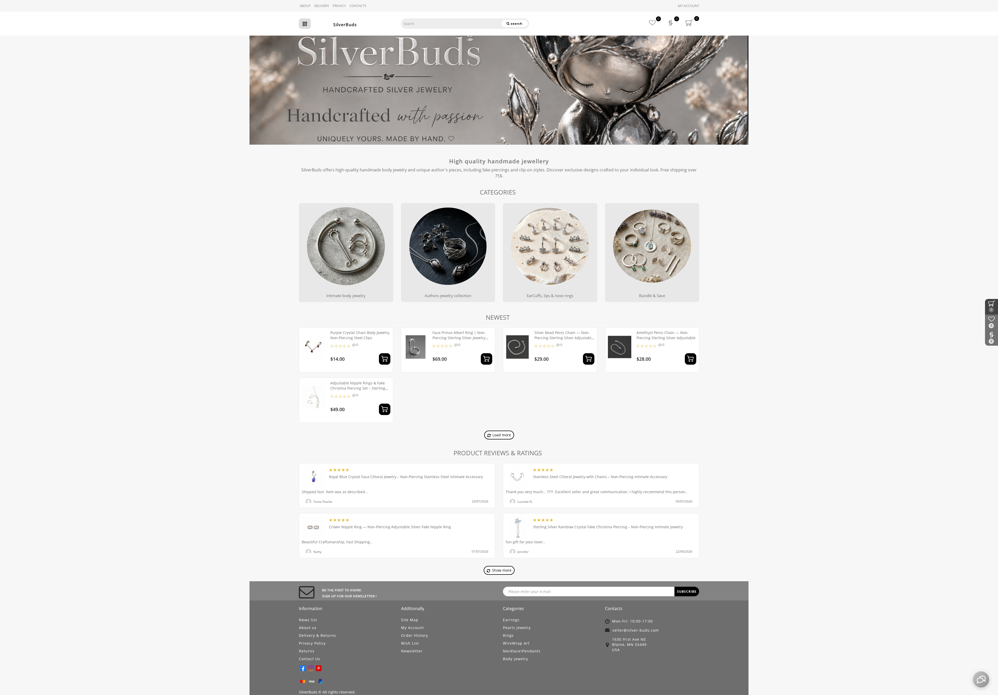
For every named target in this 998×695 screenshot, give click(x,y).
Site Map (409, 619)
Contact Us (309, 658)
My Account (688, 5)
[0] (671, 23)
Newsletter (412, 651)
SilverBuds (345, 25)
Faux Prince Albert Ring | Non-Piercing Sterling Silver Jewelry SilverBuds (459, 337)
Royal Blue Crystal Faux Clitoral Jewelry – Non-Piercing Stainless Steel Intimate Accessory (406, 476)
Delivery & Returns (317, 635)
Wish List (410, 643)
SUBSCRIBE (687, 591)
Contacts (358, 5)
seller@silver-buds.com (635, 630)
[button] (990, 85)
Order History (414, 635)
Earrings (511, 619)
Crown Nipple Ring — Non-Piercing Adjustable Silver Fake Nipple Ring (390, 526)
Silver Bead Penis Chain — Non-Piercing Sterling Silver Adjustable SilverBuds (563, 337)
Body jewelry (515, 658)
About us (308, 627)
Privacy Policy (312, 643)
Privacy (339, 5)
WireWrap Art (516, 643)
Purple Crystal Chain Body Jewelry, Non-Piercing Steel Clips (360, 335)
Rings (508, 635)
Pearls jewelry (517, 627)
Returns (306, 651)
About (305, 5)
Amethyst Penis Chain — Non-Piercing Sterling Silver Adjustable (665, 335)
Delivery (321, 5)
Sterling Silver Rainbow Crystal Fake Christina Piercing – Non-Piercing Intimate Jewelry (608, 526)
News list (308, 619)
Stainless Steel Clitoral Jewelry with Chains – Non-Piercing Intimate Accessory (600, 476)
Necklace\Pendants (522, 651)
